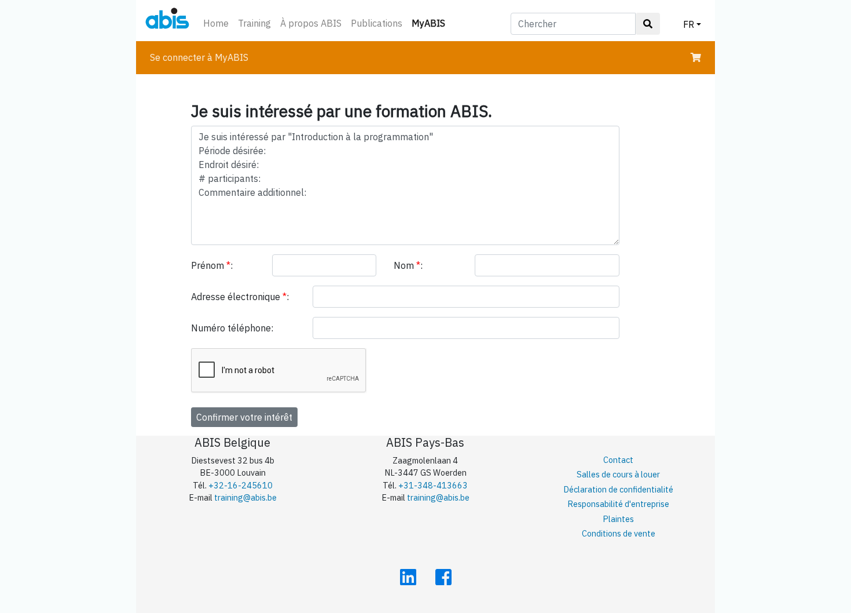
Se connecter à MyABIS (199, 57)
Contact (618, 459)
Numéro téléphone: (232, 328)
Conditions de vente (618, 533)
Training (254, 23)
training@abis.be (245, 497)
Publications (376, 23)
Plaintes (618, 518)
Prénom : (212, 265)
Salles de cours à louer (618, 474)
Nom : (408, 265)
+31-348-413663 (433, 485)
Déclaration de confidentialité (618, 489)
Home (216, 23)
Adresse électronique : (240, 296)
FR (688, 24)
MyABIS (431, 23)
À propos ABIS (311, 23)
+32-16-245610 (240, 485)
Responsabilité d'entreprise (618, 503)
